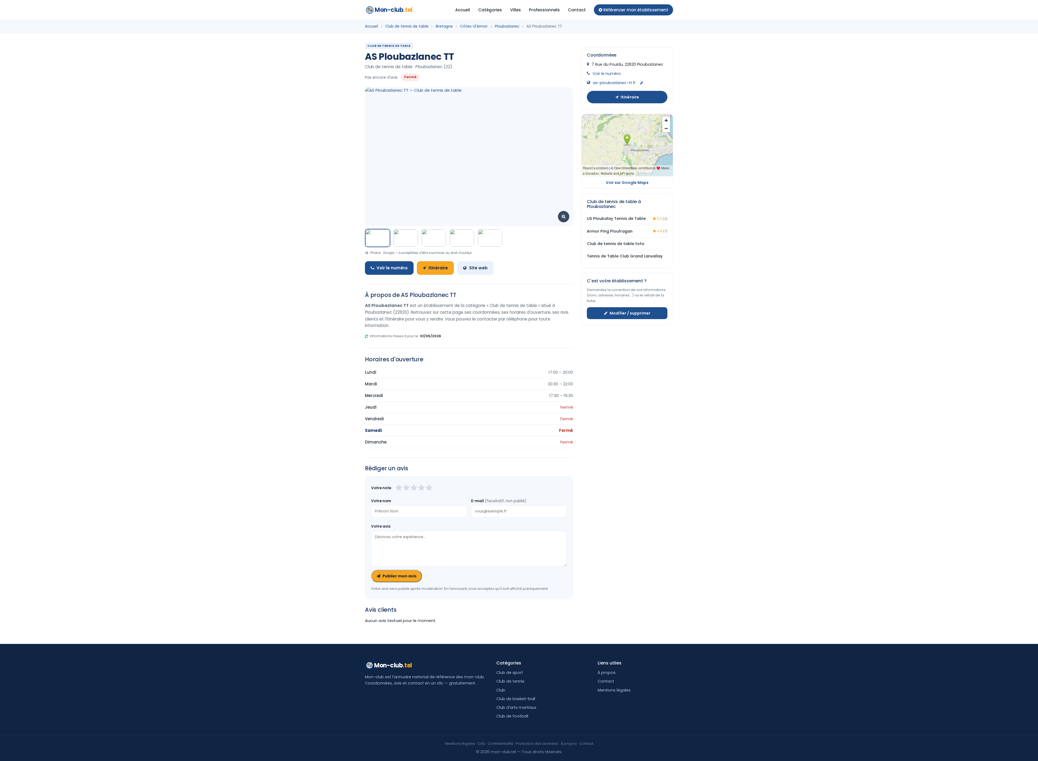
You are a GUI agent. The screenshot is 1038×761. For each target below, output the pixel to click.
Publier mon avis (399, 576)
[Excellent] (429, 488)
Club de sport (509, 672)
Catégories (490, 10)
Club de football (512, 716)
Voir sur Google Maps (627, 182)
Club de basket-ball (515, 699)
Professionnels (544, 10)
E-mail (498, 501)
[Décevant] (398, 488)
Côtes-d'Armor (474, 26)
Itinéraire (438, 268)
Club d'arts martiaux (516, 707)
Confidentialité (500, 743)
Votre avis (381, 526)
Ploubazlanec (507, 26)
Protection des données (537, 743)
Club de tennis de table (406, 26)
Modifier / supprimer (630, 313)
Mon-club (393, 10)
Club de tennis (510, 681)
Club (500, 690)
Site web (478, 268)
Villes (515, 10)
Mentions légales (614, 690)
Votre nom (381, 501)
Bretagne (444, 26)
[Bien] (414, 488)
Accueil (462, 10)
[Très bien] (421, 488)
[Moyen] (406, 488)
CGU (481, 743)
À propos (607, 672)
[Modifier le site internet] (641, 83)
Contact (577, 10)
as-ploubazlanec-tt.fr (614, 82)
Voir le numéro (392, 268)
